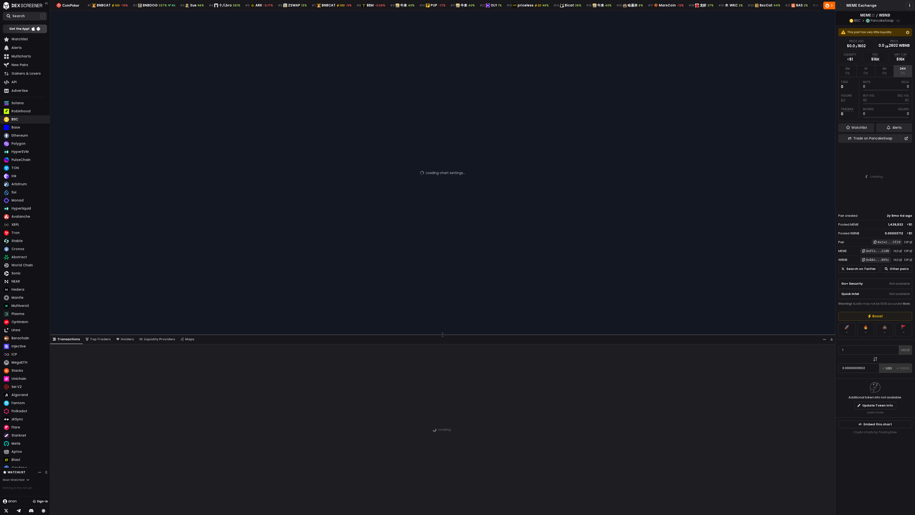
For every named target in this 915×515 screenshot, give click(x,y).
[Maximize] (831, 339)
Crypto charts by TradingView (875, 432)
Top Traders (100, 339)
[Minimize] (824, 339)
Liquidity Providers (159, 339)
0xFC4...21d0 (877, 251)
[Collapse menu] (46, 3)
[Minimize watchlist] (39, 472)
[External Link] (906, 138)
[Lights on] (43, 510)
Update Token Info (877, 405)
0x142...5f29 (889, 242)
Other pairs (899, 269)
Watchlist (16, 472)
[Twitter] (6, 510)
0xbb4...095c (877, 260)
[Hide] (907, 32)
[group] (875, 316)
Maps (189, 339)
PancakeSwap (882, 20)
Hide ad (905, 207)
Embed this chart (878, 424)
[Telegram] (18, 510)
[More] (909, 5)
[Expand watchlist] (46, 472)
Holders (127, 339)
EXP (906, 242)
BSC (857, 20)
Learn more (875, 412)
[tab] (847, 71)
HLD (896, 251)
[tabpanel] (875, 99)
